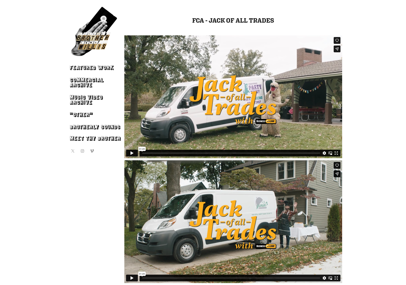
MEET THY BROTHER (95, 139)
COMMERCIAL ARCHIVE (87, 83)
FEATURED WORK (92, 68)
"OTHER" (81, 115)
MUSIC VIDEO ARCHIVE (86, 100)
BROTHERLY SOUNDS (95, 127)
